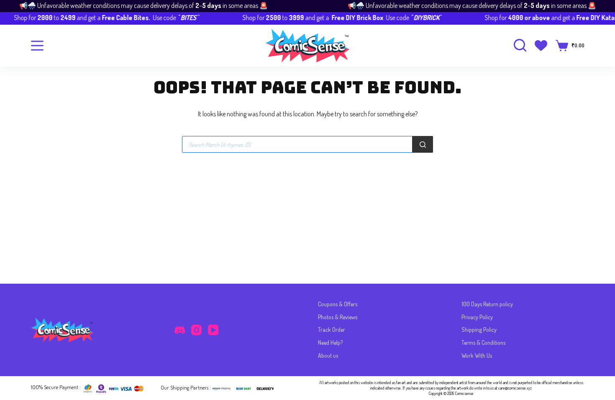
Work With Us (476, 355)
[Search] (422, 144)
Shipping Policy (479, 329)
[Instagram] (196, 330)
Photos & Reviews (337, 317)
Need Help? (330, 342)
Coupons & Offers (337, 304)
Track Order (331, 329)
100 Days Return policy (487, 304)
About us (328, 355)
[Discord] (179, 330)
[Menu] (37, 45)
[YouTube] (213, 330)
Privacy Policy (477, 317)
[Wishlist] (541, 45)
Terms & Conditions (483, 342)
